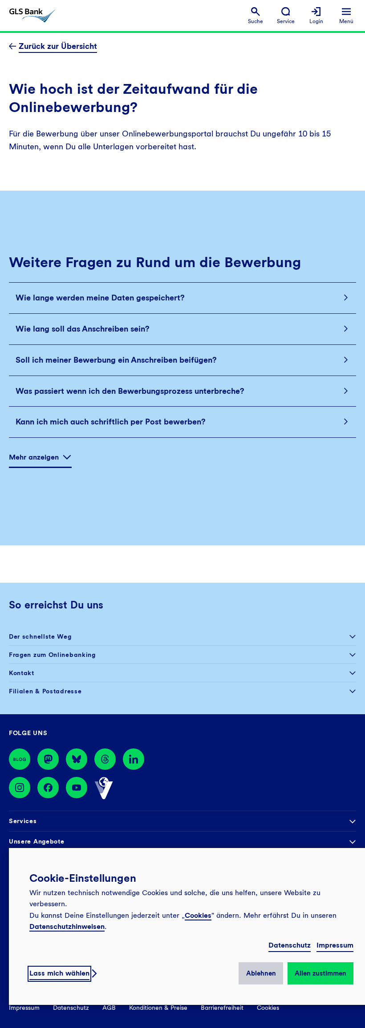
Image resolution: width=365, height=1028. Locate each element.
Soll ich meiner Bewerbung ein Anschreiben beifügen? (116, 359)
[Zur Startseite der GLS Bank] (32, 15)
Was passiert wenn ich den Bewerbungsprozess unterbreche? (130, 391)
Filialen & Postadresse (45, 691)
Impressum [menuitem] (24, 1007)
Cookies (198, 915)
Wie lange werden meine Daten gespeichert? (100, 297)
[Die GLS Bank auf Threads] (105, 759)
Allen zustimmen (320, 973)
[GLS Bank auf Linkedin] (133, 759)
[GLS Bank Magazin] (19, 759)
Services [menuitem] (23, 820)
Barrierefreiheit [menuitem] (222, 1007)
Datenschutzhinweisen (67, 926)
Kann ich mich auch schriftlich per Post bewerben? (111, 421)
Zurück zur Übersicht (58, 46)
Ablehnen (261, 973)
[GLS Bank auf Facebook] (48, 788)
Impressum (334, 945)
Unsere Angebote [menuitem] (37, 841)
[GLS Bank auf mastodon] (48, 759)
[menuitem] (255, 15)
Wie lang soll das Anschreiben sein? (83, 328)
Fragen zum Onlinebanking (52, 654)
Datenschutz (289, 945)
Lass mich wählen (59, 973)
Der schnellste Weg (40, 636)
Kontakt (21, 672)
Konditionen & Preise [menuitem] (158, 1007)
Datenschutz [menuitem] (71, 1007)
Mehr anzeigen (34, 457)
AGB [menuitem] (109, 1007)
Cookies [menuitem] (268, 1007)
